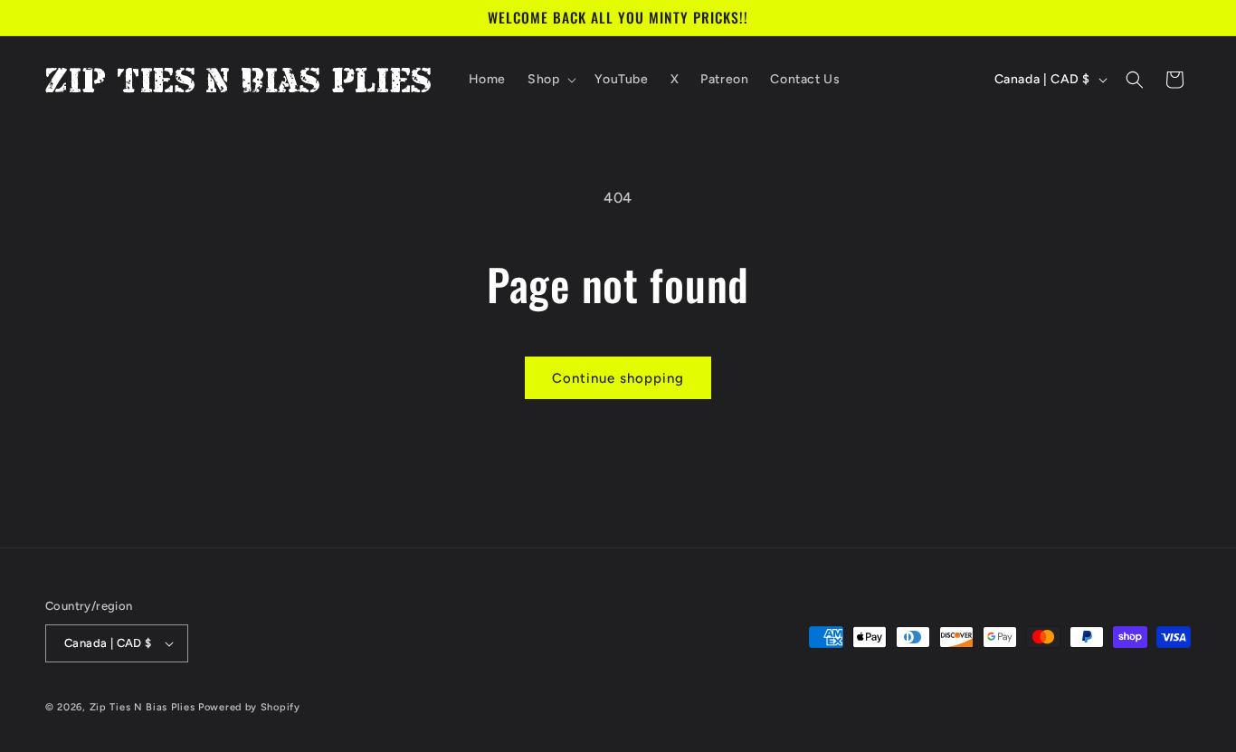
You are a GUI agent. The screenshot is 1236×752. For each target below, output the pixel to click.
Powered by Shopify (249, 707)
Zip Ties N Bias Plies (142, 707)
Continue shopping (618, 378)
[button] (550, 80)
